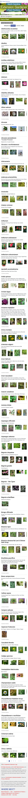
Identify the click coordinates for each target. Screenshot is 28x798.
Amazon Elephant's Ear (12, 146)
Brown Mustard (11, 528)
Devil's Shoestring (13, 612)
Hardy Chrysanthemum (13, 700)
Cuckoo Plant (4, 379)
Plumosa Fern (6, 441)
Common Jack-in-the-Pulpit (18, 309)
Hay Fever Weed (13, 180)
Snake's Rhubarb (21, 295)
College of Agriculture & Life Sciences (10, 793)
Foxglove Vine (21, 612)
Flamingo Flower (9, 222)
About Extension (5, 791)
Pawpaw (11, 407)
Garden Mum (11, 720)
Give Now (15, 794)
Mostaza (16, 528)
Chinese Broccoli (4, 544)
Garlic (16, 109)
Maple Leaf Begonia (5, 454)
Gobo (25, 293)
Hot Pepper (13, 629)
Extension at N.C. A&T (6, 794)
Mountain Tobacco (8, 333)
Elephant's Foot (18, 79)
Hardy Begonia (4, 468)
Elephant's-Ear (8, 124)
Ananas (2, 207)
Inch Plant (22, 595)
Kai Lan (20, 544)
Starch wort (6, 315)
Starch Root (17, 379)
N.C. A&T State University (18, 767)
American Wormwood (6, 179)
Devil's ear (3, 311)
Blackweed (18, 179)
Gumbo (12, 30)
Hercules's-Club (18, 280)
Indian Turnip (7, 312)
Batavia (2, 736)
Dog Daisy (17, 62)
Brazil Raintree (4, 560)
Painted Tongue (17, 256)
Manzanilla (15, 686)
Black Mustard (4, 528)
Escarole (10, 736)
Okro (8, 32)
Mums (11, 702)
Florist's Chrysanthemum (20, 717)
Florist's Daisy (4, 719)
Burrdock (15, 293)
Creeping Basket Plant (6, 595)
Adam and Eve (4, 377)
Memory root (10, 313)
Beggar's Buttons (8, 293)
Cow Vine (8, 612)
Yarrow (21, 63)
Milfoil (20, 62)
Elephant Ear (4, 142)
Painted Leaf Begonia (5, 483)
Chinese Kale (11, 544)
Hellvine (3, 613)
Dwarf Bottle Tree (10, 79)
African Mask (4, 146)
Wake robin (23, 315)
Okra (5, 32)
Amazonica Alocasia (5, 148)
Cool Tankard (7, 514)
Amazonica (20, 146)
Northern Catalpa (9, 658)
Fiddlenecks (3, 194)
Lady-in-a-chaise (21, 312)
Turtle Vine (3, 596)
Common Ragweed (5, 180)
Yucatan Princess (10, 142)
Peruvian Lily (15, 163)
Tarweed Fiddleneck (11, 194)
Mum (24, 720)
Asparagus (3, 423)
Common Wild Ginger (15, 394)
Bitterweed (13, 179)
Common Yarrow (4, 62)
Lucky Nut (9, 644)
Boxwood (3, 578)
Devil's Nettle (11, 62)
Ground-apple (9, 686)
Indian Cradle (14, 311)
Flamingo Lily (16, 222)
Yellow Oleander (14, 644)
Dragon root (8, 311)
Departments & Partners (19, 791)
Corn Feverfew (16, 684)
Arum (9, 377)
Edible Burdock (20, 293)
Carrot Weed (24, 179)
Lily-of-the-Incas (4, 163)
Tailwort (22, 514)
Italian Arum (9, 361)
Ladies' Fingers (23, 30)
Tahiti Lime (15, 751)
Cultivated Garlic (11, 109)
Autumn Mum (4, 717)
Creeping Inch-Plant (15, 595)
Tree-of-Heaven (22, 94)
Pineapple (9, 207)
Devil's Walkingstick (12, 278)
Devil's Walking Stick (20, 278)
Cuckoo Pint (3, 361)
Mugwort (8, 346)
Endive (6, 736)
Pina (6, 207)
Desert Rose (3, 79)
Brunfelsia (10, 560)
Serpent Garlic (21, 109)
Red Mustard (21, 528)
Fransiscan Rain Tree (17, 560)
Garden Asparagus (10, 423)
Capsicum (9, 629)
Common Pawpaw (5, 407)
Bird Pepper (3, 629)
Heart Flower (11, 256)
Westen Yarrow (16, 63)
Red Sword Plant (13, 271)
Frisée (13, 736)
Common (18, 25)
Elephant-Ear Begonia (5, 499)
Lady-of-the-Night (8, 561)
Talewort (3, 515)
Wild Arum (3, 380)
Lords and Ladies (20, 361)
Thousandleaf (10, 63)
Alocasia (3, 124)
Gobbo (8, 30)
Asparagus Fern (4, 438)
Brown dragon (9, 309)
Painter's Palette (4, 241)
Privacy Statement (5, 779)
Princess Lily (21, 163)
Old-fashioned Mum (17, 702)
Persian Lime (9, 751)
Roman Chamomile (22, 686)
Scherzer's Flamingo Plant (6, 258)
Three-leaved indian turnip (15, 315)
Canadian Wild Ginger (5, 394)
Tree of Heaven (15, 94)
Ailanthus (3, 94)
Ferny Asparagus (18, 440)
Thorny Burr (3, 296)
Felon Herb (3, 346)
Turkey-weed (11, 687)
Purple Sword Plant (5, 271)
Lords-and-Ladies (11, 379)
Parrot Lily (11, 163)
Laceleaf (21, 222)
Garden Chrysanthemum (12, 719)
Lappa (16, 295)
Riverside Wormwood (15, 346)
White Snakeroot (4, 96)
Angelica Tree (4, 278)
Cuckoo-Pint (21, 377)
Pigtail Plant (23, 256)
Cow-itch (3, 612)
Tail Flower (11, 241)
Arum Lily (13, 377)
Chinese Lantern (12, 45)
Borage (2, 514)
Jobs (11, 791)
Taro (13, 124)
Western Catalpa (17, 658)
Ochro (2, 32)
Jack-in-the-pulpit (13, 312)
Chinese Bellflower (5, 45)
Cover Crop (13, 514)
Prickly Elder (3, 281)
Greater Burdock (11, 295)
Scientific (13, 25)
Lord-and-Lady (4, 313)
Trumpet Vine (15, 613)
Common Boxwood (16, 578)
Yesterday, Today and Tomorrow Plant (9, 562)
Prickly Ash (23, 280)
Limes (5, 751)
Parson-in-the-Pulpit (18, 313)
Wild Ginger (22, 394)
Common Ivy (4, 30)
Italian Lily (15, 361)
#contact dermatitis (6, 22)
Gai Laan (16, 544)
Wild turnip (3, 316)
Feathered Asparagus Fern (9, 440)
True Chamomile (4, 687)
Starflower (18, 514)
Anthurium (3, 222)
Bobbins (16, 377)
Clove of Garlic (4, 109)
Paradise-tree (8, 94)
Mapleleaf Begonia (14, 454)
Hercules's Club (11, 280)
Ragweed (19, 180)
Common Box (9, 578)
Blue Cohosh (4, 671)
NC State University (5, 767)
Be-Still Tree (3, 644)
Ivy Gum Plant (17, 30)
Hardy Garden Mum (19, 720)
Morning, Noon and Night (17, 561)
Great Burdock (4, 295)
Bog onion (3, 309)
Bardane (3, 293)
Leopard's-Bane (10, 332)
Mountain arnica (17, 332)
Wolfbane (15, 333)
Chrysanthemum (4, 700)
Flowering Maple (20, 45)
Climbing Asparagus (12, 438)
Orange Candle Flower (6, 362)
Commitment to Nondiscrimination (13, 777)
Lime (2, 751)
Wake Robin (23, 379)
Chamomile (10, 684)
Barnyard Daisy (4, 684)
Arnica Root (3, 332)
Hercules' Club (4, 280)
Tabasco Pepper (19, 629)
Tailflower (3, 224)
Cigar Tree (3, 658)
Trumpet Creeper (8, 613)
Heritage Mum (7, 702)
